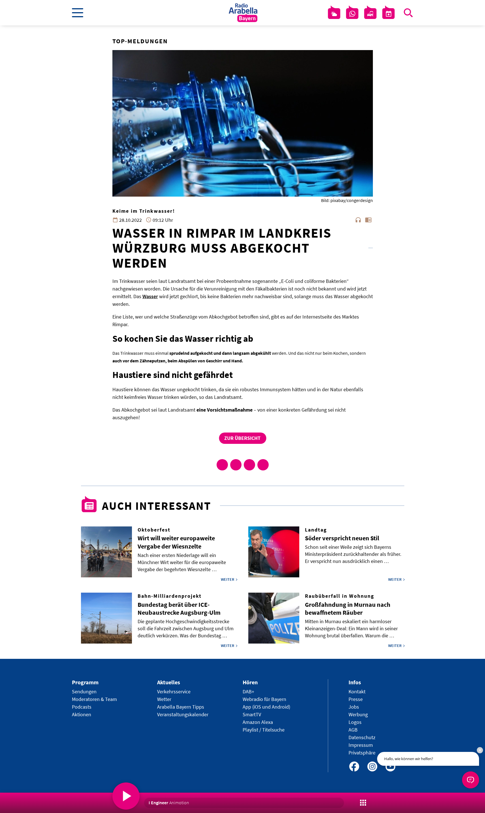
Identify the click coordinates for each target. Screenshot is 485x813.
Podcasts (81, 707)
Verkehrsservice (174, 691)
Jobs (354, 707)
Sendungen (84, 691)
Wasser (150, 296)
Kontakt (357, 691)
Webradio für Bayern (264, 699)
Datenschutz (362, 737)
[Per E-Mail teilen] (263, 464)
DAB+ (248, 691)
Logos (355, 722)
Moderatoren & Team (94, 699)
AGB (353, 729)
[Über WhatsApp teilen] (249, 464)
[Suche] (408, 13)
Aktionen (81, 714)
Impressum (361, 745)
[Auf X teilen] (236, 464)
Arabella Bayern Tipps (180, 707)
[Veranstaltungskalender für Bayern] (388, 14)
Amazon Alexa (258, 722)
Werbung (358, 714)
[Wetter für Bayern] (334, 14)
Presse (356, 699)
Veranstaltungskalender (182, 714)
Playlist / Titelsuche (264, 729)
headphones (358, 219)
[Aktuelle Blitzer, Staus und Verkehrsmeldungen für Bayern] (370, 14)
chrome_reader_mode (368, 219)
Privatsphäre (362, 752)
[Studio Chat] (352, 14)
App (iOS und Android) (266, 707)
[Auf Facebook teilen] (222, 464)
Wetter (164, 699)
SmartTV (252, 714)
